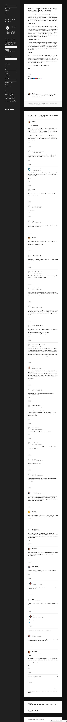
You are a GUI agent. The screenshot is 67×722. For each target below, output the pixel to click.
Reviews (6, 84)
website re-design (41, 104)
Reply (30, 146)
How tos (6, 73)
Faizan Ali (34, 237)
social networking (10, 100)
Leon (34, 582)
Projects (6, 6)
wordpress (13, 102)
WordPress (7, 76)
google (11, 94)
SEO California (35, 529)
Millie (33, 599)
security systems (35, 442)
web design (30, 481)
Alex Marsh (34, 306)
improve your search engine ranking (40, 225)
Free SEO (34, 121)
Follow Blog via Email (10, 39)
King (33, 221)
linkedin (11, 95)
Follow (7, 49)
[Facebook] (9, 20)
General (6, 66)
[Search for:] (11, 58)
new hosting (35, 104)
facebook (7, 94)
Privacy (6, 14)
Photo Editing (7, 78)
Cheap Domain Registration (33, 414)
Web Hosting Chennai (36, 389)
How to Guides (44, 103)
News (6, 67)
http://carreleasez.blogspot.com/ (34, 463)
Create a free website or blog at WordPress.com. (36, 719)
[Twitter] (13, 20)
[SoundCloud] (9, 22)
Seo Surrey (34, 548)
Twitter (7, 102)
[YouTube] (6, 22)
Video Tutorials (8, 86)
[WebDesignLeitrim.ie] (11, 22)
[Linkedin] (15, 20)
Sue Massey (34, 651)
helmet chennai (35, 427)
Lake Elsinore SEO (36, 492)
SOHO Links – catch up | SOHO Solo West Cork (41, 630)
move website (52, 103)
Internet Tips (7, 75)
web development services (38, 151)
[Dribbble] (6, 20)
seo (11, 98)
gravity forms (7, 95)
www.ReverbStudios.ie (11, 33)
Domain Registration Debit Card (46, 414)
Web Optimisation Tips (9, 82)
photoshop (7, 98)
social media (13, 98)
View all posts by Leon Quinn (37, 96)
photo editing (12, 97)
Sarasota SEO (35, 566)
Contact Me (7, 10)
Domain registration (36, 255)
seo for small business (37, 206)
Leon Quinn (38, 103)
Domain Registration (36, 405)
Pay (6, 12)
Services (6, 69)
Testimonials (7, 8)
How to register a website (37, 325)
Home (6, 4)
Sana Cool (34, 459)
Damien (33, 189)
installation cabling (36, 288)
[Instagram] (11, 20)
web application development (38, 344)
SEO (6, 80)
